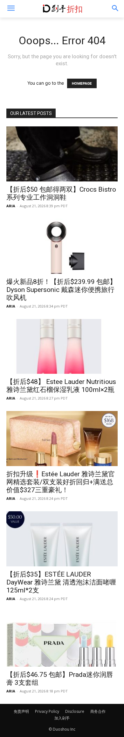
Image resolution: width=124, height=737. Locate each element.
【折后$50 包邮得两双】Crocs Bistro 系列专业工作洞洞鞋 (61, 193)
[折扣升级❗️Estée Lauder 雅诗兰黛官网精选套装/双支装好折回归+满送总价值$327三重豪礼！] (62, 438)
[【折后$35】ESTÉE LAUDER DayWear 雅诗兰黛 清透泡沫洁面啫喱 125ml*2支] (62, 538)
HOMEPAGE (82, 83)
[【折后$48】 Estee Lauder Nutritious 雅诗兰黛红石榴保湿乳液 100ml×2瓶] (62, 346)
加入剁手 (62, 718)
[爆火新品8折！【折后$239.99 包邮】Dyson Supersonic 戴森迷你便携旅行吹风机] (62, 246)
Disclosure (74, 711)
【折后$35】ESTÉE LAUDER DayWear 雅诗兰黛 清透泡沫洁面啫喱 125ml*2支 (61, 582)
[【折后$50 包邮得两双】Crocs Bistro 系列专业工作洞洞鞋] (62, 153)
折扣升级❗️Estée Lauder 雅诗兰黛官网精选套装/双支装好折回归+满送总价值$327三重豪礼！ (60, 482)
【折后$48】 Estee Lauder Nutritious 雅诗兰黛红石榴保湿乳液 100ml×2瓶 (61, 385)
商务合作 (98, 711)
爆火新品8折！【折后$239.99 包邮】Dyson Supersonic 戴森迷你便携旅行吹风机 (61, 289)
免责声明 (21, 711)
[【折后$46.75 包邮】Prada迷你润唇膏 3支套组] (62, 639)
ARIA (10, 205)
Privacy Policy (47, 711)
